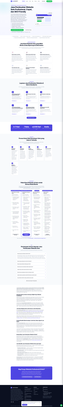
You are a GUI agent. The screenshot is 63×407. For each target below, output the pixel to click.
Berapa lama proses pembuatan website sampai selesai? (25, 266)
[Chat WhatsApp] (61, 405)
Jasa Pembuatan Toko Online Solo (31, 94)
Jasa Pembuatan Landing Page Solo (45, 94)
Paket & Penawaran (36, 388)
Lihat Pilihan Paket (37, 376)
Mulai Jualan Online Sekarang (37, 234)
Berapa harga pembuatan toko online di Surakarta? (24, 261)
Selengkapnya (14, 100)
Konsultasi (43, 1)
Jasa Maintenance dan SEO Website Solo (44, 108)
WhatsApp (49, 1)
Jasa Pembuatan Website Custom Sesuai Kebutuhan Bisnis (17, 108)
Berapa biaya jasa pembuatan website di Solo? (23, 253)
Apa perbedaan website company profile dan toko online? (25, 277)
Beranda (23, 1)
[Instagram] (11, 402)
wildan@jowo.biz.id (45, 391)
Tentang (35, 1)
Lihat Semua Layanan (31, 117)
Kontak (39, 1)
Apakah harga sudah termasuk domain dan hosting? (24, 269)
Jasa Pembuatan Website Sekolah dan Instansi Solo (30, 108)
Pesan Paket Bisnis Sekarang (26, 234)
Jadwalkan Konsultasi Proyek (47, 234)
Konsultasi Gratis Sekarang (28, 376)
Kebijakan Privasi (36, 394)
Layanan (27, 1)
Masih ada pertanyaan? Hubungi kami (31, 280)
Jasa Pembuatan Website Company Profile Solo (16, 94)
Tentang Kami (35, 391)
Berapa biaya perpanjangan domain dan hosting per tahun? (25, 272)
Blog (32, 1)
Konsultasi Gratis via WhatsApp (15, 234)
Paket (30, 1)
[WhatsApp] (13, 402)
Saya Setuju (24, 404)
